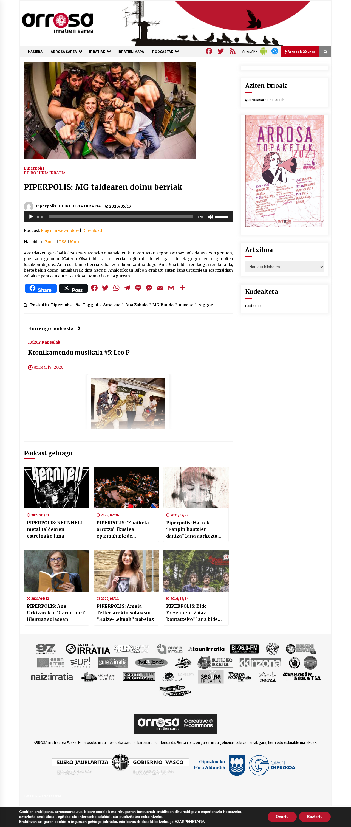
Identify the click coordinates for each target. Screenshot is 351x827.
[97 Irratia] (49, 648)
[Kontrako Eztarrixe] (294, 662)
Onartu (282, 816)
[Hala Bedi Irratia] (151, 662)
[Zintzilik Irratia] (175, 690)
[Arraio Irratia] (132, 648)
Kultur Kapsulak (44, 342)
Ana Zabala (136, 304)
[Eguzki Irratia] (300, 648)
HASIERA (35, 51)
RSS (63, 241)
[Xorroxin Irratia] (302, 676)
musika (186, 304)
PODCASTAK (162, 51)
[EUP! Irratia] (81, 662)
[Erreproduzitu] (31, 217)
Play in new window (60, 230)
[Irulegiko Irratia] (215, 662)
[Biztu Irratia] (272, 648)
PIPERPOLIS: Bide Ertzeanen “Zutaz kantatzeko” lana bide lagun (192, 613)
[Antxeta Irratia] (88, 648)
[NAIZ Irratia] (52, 676)
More (75, 241)
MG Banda (163, 304)
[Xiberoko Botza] (267, 676)
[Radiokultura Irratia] (138, 676)
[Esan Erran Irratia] (50, 662)
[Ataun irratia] (206, 648)
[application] (128, 216)
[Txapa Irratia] (240, 676)
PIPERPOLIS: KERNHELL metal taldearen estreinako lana (55, 529)
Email (50, 241)
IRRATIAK (97, 51)
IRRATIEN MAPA (131, 51)
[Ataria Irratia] (170, 648)
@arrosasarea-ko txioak (264, 99)
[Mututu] (210, 217)
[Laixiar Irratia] (310, 662)
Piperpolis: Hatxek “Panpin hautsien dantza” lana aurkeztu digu (191, 529)
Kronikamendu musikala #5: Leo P (79, 352)
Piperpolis (34, 168)
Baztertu (314, 816)
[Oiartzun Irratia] (98, 676)
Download (92, 230)
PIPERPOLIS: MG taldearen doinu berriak (103, 187)
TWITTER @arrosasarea (43, 796)
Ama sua (111, 304)
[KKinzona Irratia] (260, 662)
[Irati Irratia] (184, 662)
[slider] (222, 216)
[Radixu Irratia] (178, 676)
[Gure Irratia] (113, 662)
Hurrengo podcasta (50, 328)
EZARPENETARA (190, 821)
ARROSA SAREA (64, 51)
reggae (205, 304)
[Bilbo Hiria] (244, 648)
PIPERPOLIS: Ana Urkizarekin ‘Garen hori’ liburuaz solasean (56, 612)
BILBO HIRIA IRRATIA (45, 172)
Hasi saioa (253, 305)
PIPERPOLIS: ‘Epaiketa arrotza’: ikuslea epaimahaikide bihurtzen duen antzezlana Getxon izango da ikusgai (123, 529)
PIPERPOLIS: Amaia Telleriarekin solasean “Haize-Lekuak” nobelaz (125, 612)
